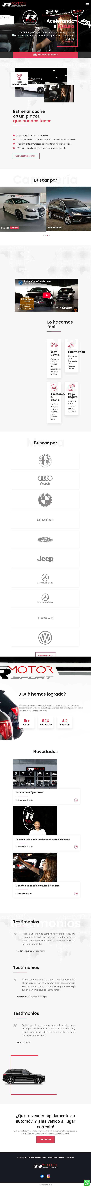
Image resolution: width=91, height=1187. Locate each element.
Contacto (70, 1158)
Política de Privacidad (37, 1158)
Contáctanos (45, 1139)
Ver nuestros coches (25, 156)
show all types (45, 655)
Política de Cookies (56, 1158)
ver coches (67, 42)
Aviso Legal (21, 1158)
